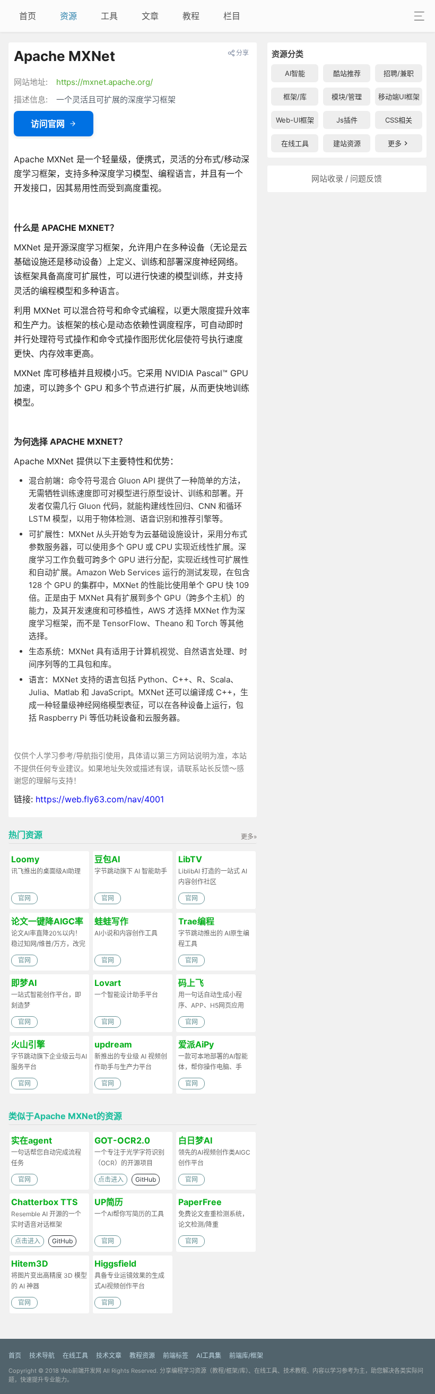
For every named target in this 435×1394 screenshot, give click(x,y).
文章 (150, 16)
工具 (109, 16)
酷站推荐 (347, 73)
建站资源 (347, 143)
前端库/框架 (246, 1356)
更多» (249, 837)
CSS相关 (398, 120)
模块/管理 (347, 96)
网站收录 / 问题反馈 (346, 179)
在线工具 (295, 143)
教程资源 (142, 1356)
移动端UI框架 (399, 96)
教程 (190, 16)
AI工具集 (208, 1356)
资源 (68, 16)
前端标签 (175, 1356)
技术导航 (42, 1356)
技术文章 (108, 1356)
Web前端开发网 (80, 1370)
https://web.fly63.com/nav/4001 (100, 799)
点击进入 (111, 1179)
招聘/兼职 (399, 73)
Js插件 (347, 120)
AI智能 (295, 73)
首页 (27, 16)
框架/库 (295, 96)
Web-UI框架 (295, 120)
